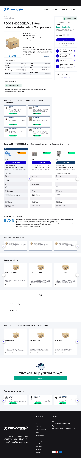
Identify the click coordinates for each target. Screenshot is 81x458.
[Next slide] (77, 179)
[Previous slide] (29, 179)
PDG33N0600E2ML (9, 18)
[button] (66, 51)
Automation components (21, 17)
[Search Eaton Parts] (9, 221)
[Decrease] (64, 35)
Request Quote (65, 40)
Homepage (9, 17)
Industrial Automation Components (39, 17)
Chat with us (40, 378)
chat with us (67, 77)
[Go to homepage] (16, 428)
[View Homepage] (14, 10)
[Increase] (68, 35)
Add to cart (66, 162)
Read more (46, 56)
